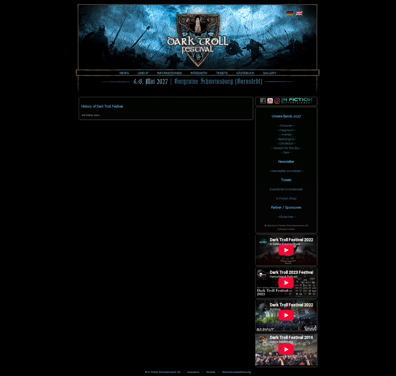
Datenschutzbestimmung (236, 372)
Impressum (193, 372)
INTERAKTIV (199, 73)
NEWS (124, 73)
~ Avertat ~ (286, 134)
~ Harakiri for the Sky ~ (286, 148)
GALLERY (269, 73)
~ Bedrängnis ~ (286, 139)
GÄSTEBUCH (245, 73)
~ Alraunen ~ (286, 125)
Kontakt (210, 372)
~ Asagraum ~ (286, 130)
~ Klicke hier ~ (286, 216)
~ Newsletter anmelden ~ (286, 171)
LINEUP (143, 73)
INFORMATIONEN (169, 73)
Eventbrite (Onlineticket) (286, 189)
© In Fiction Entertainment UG (162, 372)
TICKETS (222, 73)
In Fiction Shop (286, 198)
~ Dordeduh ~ (286, 143)
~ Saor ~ (286, 152)
